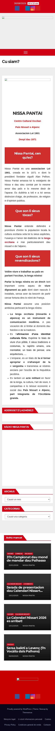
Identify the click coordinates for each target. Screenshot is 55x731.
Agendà (10, 553)
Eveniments (28, 584)
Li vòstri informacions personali (30, 719)
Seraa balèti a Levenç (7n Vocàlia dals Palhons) (26, 649)
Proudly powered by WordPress (19, 709)
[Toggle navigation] (25, 52)
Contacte (47, 725)
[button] (46, 52)
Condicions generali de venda (29, 725)
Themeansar (27, 713)
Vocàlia (10, 644)
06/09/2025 (14, 656)
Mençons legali (9, 719)
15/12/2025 (14, 596)
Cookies (48, 719)
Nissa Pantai (29, 565)
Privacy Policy (10, 725)
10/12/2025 (14, 626)
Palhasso (28, 553)
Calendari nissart (14, 584)
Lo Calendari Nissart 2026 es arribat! (26, 619)
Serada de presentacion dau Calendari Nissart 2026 (25, 590)
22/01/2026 (14, 565)
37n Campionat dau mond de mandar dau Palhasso (27, 558)
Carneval (19, 553)
